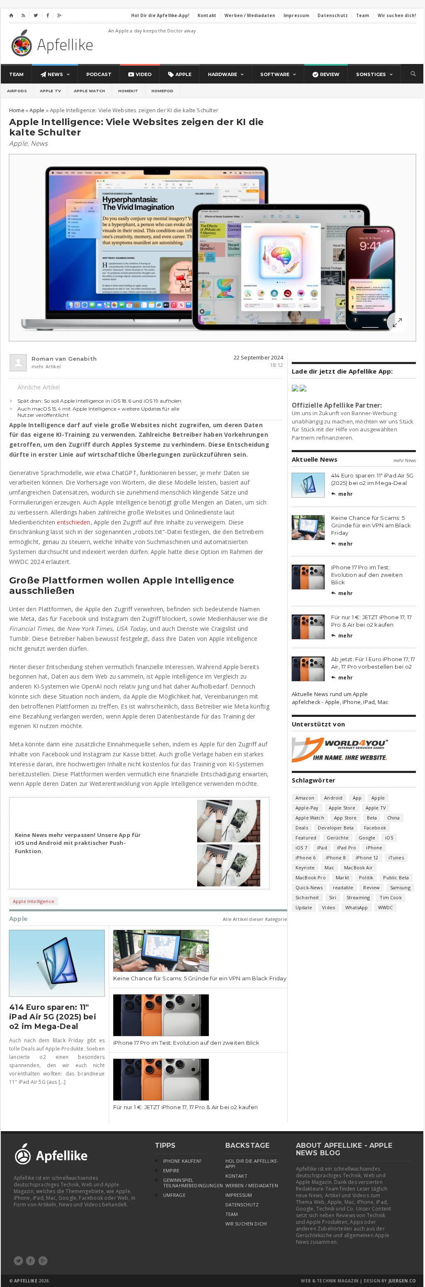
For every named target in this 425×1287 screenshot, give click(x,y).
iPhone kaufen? (182, 1161)
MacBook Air (358, 867)
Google (367, 837)
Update (304, 907)
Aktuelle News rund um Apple (330, 694)
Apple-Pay (307, 808)
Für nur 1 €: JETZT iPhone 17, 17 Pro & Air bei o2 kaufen (185, 1107)
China (393, 818)
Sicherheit (307, 897)
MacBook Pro (311, 877)
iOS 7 (301, 847)
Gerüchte (338, 837)
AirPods (17, 91)
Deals (302, 827)
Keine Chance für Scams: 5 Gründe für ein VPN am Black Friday (199, 978)
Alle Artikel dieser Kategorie (255, 919)
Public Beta (396, 877)
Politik (366, 877)
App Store (345, 818)
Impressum (238, 1195)
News (39, 143)
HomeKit (128, 91)
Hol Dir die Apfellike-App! (252, 1163)
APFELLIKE (25, 1281)
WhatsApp (356, 907)
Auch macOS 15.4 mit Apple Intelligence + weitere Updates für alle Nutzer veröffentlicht (98, 412)
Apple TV (50, 91)
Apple (18, 143)
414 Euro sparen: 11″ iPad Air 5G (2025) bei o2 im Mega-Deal (52, 1017)
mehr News (404, 460)
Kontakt (236, 1176)
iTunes (396, 857)
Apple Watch (89, 91)
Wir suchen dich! (246, 1224)
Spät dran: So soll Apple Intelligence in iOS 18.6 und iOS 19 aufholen (99, 401)
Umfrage (174, 1195)
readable (343, 887)
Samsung (400, 887)
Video (328, 907)
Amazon (305, 798)
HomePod (162, 91)
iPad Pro (346, 847)
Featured (306, 837)
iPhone (374, 847)
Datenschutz (242, 1205)
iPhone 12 (367, 857)
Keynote (305, 867)
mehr (342, 493)
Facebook (375, 827)
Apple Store (342, 808)
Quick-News (309, 887)
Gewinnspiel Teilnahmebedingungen (186, 1183)
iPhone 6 (305, 857)
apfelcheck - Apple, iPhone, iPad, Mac (340, 702)
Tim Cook (390, 897)
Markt (342, 877)
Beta (372, 818)
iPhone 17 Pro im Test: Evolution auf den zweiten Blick (186, 1042)
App (357, 798)
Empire (171, 1171)
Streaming (358, 897)
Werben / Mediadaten (251, 1186)
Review (371, 887)
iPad (322, 847)
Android (333, 798)
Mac (329, 867)
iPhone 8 (336, 857)
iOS (389, 837)
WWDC (385, 907)
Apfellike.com (53, 42)
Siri (333, 897)
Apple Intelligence (33, 901)
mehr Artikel (46, 366)
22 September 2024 (258, 357)
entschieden (73, 522)
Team (231, 1214)
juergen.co (402, 1281)
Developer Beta (336, 827)
